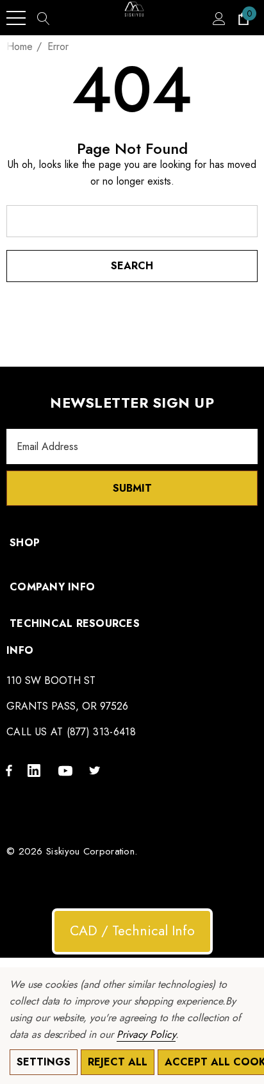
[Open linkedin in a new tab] (36, 770)
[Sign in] (218, 18)
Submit (132, 488)
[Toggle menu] (16, 18)
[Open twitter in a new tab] (96, 770)
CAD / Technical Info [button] (132, 930)
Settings (43, 1062)
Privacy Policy (146, 1034)
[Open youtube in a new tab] (67, 770)
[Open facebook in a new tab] (9, 770)
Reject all (117, 1062)
